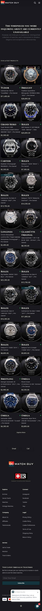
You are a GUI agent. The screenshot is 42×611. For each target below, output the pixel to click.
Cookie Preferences (29, 525)
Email (14, 448)
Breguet (31, 87)
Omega (31, 379)
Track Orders (6, 555)
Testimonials (6, 525)
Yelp (24, 506)
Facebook (26, 498)
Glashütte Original (31, 233)
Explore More (21, 432)
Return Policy (27, 537)
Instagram (26, 494)
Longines (11, 231)
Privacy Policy (27, 517)
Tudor (11, 87)
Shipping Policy (28, 533)
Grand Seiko (11, 124)
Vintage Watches (7, 506)
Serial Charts (6, 498)
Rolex (31, 124)
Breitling (11, 379)
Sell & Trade (6, 547)
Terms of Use (27, 529)
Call (28, 448)
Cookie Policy (27, 521)
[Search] (35, 3)
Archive (4, 494)
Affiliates (5, 521)
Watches (5, 502)
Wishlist (5, 551)
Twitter (25, 502)
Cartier (11, 161)
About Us (5, 517)
